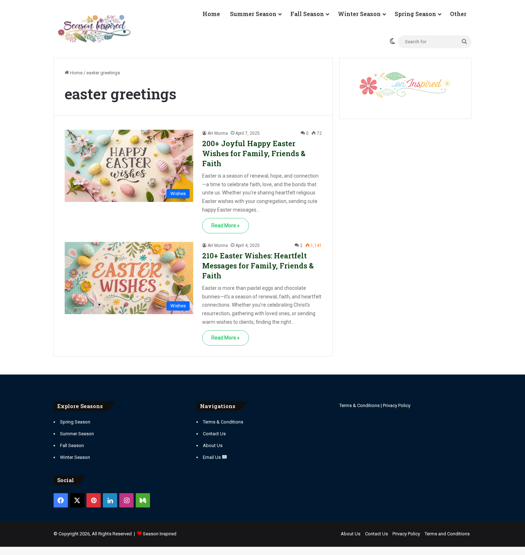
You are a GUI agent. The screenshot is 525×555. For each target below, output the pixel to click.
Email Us (212, 457)
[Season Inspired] (94, 29)
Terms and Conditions (447, 533)
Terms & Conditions (223, 422)
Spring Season (415, 14)
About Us (212, 445)
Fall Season (307, 14)
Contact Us (214, 433)
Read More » (225, 225)
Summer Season (253, 14)
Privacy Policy (396, 405)
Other (458, 14)
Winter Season (359, 14)
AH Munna (218, 133)
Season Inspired (159, 533)
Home (211, 14)
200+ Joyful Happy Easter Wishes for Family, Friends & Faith (253, 153)
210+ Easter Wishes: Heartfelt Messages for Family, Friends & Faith (258, 265)
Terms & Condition (358, 405)
